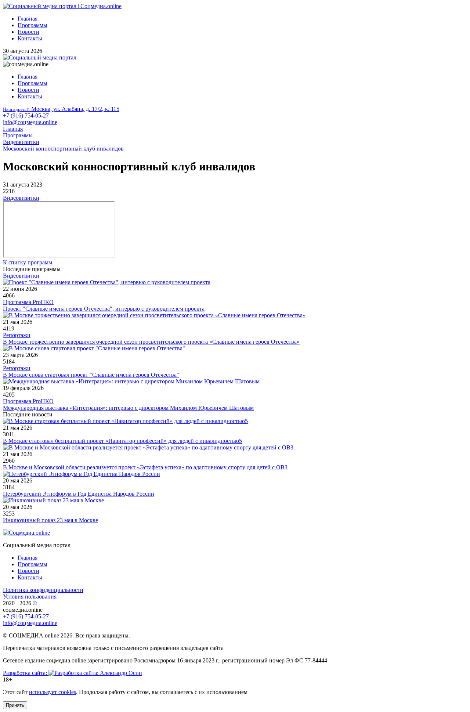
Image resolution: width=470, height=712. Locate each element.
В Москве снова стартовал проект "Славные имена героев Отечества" (91, 375)
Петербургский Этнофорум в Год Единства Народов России (78, 494)
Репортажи (16, 335)
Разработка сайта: (25, 673)
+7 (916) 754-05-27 (26, 115)
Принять (15, 705)
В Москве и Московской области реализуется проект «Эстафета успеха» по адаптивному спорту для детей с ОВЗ (145, 467)
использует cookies (52, 692)
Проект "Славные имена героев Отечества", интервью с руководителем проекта (104, 309)
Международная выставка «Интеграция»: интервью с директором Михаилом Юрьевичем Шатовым (128, 408)
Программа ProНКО (28, 302)
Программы (32, 25)
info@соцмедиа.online (30, 122)
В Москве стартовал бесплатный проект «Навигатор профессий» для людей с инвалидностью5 (122, 441)
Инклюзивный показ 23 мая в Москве (50, 520)
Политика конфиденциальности (43, 590)
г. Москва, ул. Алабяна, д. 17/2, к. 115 (61, 109)
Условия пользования (30, 596)
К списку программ (27, 262)
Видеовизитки (21, 198)
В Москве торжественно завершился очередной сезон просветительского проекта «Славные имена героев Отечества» (151, 342)
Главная (27, 18)
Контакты (30, 38)
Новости (28, 32)
